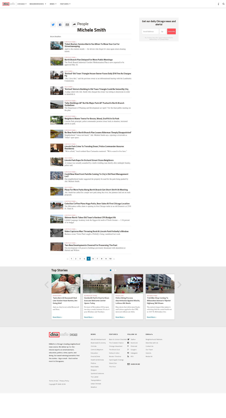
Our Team (149, 349)
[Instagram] (128, 353)
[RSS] (128, 356)
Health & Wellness (97, 360)
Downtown (57, 295)
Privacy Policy (164, 39)
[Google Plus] (128, 349)
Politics (93, 363)
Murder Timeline (115, 356)
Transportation (96, 380)
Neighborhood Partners (154, 339)
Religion (94, 370)
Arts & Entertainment (98, 339)
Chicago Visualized (115, 346)
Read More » (57, 317)
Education (94, 353)
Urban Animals (96, 383)
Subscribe (171, 31)
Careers (148, 353)
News (52, 4)
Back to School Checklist (118, 339)
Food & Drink (95, 356)
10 (110, 258)
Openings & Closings (116, 360)
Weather (94, 387)
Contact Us (149, 346)
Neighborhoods (37, 4)
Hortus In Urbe (114, 353)
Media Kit (149, 356)
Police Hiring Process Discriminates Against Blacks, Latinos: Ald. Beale (128, 300)
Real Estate (95, 366)
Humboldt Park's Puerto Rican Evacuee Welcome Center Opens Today (96, 300)
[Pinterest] (128, 346)
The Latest (94, 377)
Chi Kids (93, 346)
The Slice (112, 366)
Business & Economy (98, 343)
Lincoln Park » (71, 42)
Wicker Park (152, 295)
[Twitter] (128, 339)
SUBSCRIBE (135, 364)
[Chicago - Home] (9, 4)
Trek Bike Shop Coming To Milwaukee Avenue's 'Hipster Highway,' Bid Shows (159, 300)
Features (64, 4)
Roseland (120, 295)
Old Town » (69, 71)
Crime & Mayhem (97, 349)
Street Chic (113, 363)
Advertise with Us (152, 343)
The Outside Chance (116, 343)
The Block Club (114, 349)
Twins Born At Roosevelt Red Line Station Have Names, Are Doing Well (65, 300)
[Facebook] (128, 343)
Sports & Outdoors (97, 373)
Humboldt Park (90, 295)
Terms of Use (153, 39)
